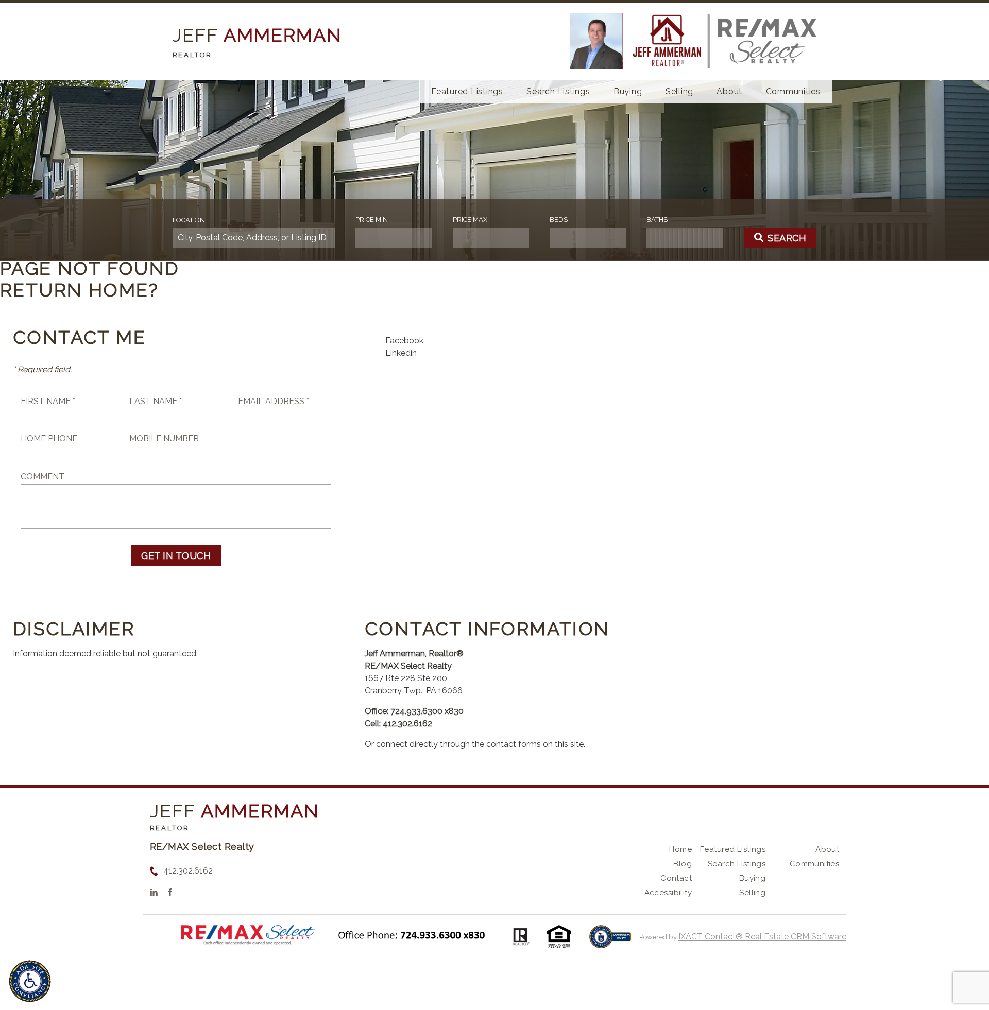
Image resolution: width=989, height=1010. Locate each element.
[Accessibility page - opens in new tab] (610, 942)
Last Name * (155, 401)
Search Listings (558, 92)
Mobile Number (164, 438)
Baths (657, 219)
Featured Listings (467, 92)
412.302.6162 (188, 871)
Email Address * (273, 401)
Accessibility (668, 892)
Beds (559, 219)
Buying (627, 92)
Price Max (470, 219)
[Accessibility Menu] (30, 981)
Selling (679, 92)
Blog (682, 863)
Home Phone (49, 438)
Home (680, 849)
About (729, 92)
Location (189, 220)
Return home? (79, 290)
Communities (793, 92)
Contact (676, 878)
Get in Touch (176, 555)
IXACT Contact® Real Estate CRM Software (762, 937)
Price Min (371, 219)
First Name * (48, 401)
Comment (42, 476)
